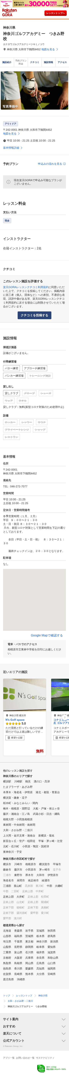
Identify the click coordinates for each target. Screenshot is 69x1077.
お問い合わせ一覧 (25, 1058)
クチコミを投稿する (34, 315)
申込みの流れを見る (50, 163)
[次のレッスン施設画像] (64, 717)
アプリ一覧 (9, 1058)
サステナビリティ (45, 1058)
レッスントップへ (55, 13)
